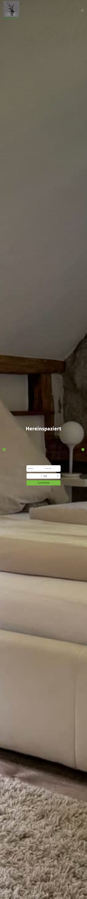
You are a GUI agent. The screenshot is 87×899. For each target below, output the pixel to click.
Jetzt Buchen (45, 483)
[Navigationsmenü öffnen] (82, 10)
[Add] (57, 476)
